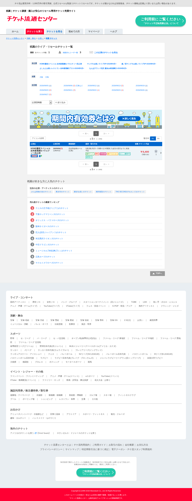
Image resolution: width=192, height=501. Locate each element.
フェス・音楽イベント (96, 306)
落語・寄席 (86, 324)
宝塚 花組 (25, 320)
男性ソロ (36, 302)
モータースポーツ (73, 362)
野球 (12, 338)
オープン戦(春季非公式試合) (84, 338)
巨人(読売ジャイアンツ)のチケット (51, 232)
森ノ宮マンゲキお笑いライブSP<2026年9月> (139, 64)
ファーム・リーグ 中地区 (143, 338)
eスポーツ (90, 376)
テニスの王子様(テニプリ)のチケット (52, 208)
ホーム (15, 31)
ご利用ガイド (99, 445)
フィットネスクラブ (127, 395)
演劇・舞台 (16, 315)
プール (13, 399)
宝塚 (12, 320)
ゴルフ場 (93, 395)
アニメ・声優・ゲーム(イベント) (64, 376)
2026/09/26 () (142, 90)
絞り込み (61, 102)
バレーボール (66, 354)
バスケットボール (140, 354)
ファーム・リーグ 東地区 (114, 338)
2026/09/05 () (46, 86)
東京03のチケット (63, 192)
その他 (95, 399)
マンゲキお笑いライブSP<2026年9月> (101, 64)
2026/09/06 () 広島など (73, 86)
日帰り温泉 (55, 414)
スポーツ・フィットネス (93, 414)
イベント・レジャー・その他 (26, 371)
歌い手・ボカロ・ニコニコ (165, 302)
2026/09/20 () (46, 90)
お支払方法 (142, 445)
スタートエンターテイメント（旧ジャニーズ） (104, 302)
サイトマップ (72, 449)
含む (153, 138)
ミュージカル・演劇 (19, 324)
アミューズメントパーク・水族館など (27, 414)
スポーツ (15, 333)
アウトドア (71, 414)
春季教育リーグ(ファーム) (21, 346)
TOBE (133, 302)
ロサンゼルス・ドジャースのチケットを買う (76, 433)
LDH (145, 302)
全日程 (34, 85)
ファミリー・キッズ (51, 380)
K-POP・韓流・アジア (122, 306)
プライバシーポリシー (51, 449)
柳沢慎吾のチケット (103, 192)
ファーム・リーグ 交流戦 (30, 342)
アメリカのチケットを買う (22, 433)
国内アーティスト (18, 302)
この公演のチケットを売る (106, 52)
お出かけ (15, 409)
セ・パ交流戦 (59, 338)
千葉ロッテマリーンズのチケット (50, 214)
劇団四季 (154, 320)
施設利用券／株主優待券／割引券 (29, 390)
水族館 (39, 395)
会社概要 (129, 445)
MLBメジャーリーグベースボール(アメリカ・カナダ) (92, 346)
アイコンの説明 (38, 138)
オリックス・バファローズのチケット (52, 220)
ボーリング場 (28, 399)
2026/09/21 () (70, 90)
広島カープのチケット (45, 257)
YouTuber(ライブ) (52, 306)
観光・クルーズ (118, 414)
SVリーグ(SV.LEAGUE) (89, 354)
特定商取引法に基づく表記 (95, 449)
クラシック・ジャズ (170, 306)
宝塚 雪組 (54, 320)
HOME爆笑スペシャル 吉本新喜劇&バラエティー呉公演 (61, 64)
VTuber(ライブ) (73, 306)
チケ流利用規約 (82, 445)
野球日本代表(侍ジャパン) (51, 346)
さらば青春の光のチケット (41, 192)
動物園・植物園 (56, 395)
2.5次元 (127, 320)
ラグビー (44, 358)
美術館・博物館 (76, 395)
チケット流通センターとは (57, 445)
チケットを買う (35, 31)
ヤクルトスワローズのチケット (49, 263)
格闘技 (26, 362)
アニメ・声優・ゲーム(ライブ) (23, 306)
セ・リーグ (26, 338)
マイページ (94, 31)
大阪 (41, 77)
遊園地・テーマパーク (20, 395)
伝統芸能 (59, 324)
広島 (47, 77)
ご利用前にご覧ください (160, 20)
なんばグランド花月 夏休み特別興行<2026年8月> (108, 68)
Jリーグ (28, 350)
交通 (83, 399)
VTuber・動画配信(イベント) (23, 380)
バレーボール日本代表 (116, 354)
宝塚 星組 (69, 320)
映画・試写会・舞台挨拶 (77, 380)
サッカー (14, 350)
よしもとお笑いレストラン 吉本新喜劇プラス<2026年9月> (62, 68)
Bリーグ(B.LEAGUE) (163, 354)
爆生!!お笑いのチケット (83, 192)
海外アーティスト (146, 306)
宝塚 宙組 (84, 320)
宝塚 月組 (40, 320)
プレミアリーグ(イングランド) (88, 350)
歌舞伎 (72, 324)
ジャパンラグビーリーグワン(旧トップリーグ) (120, 358)
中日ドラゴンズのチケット (47, 244)
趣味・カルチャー (18, 418)
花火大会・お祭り (102, 380)
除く (158, 138)
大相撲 (13, 362)
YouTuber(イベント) (110, 376)
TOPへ (159, 273)
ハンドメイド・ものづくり (44, 418)
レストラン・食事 (67, 399)
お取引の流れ (115, 445)
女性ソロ (51, 302)
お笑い (140, 320)
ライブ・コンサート (21, 297)
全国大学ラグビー (155, 358)
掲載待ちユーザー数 (70, 53)
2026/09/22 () (94, 90)
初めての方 (74, 31)
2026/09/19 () (142, 86)
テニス (51, 354)
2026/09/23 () (118, 90)
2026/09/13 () (118, 86)
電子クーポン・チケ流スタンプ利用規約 (131, 449)
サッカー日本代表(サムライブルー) (53, 350)
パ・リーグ (42, 338)
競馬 (90, 362)
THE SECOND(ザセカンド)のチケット (130, 192)
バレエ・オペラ (41, 324)
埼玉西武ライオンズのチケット (49, 238)
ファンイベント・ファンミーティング (27, 376)
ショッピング (47, 399)
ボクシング (54, 362)
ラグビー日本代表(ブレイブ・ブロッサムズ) (74, 358)
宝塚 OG (114, 320)
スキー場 (107, 395)
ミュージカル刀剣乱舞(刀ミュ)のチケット (54, 251)
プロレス (39, 362)
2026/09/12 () (94, 86)
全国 (33, 76)
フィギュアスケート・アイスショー (26, 354)
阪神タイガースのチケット (47, 226)
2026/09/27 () (46, 95)
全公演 (34, 63)
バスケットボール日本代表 (22, 358)
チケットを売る (54, 31)
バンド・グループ (69, 302)
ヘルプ (113, 31)
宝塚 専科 (99, 320)
